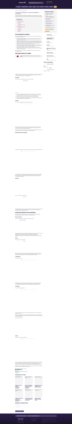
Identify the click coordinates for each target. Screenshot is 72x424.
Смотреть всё (47, 31)
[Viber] (18, 369)
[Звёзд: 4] (24, 371)
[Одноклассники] (16, 369)
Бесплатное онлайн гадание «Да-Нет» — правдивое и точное (50, 14)
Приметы (42, 6)
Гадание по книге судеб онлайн (50, 27)
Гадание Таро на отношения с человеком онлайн (50, 21)
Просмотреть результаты (50, 69)
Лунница (19, 22)
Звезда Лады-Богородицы (21, 24)
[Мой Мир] (17, 369)
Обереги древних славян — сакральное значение (18, 386)
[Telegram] (21, 369)
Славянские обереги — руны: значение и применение (29, 399)
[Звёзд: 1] (16, 371)
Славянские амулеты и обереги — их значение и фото (39, 386)
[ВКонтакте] (15, 369)
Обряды (34, 6)
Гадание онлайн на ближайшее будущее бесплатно (50, 25)
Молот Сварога (20, 27)
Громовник (19, 29)
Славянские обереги (18, 15)
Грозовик (19, 30)
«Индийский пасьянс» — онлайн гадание (49, 19)
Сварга (19, 31)
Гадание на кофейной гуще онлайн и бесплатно (49, 23)
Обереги (51, 6)
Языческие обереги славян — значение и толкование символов (28, 386)
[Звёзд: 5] (26, 371)
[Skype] (20, 369)
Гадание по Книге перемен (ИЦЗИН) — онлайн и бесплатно (50, 16)
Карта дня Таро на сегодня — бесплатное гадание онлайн (50, 29)
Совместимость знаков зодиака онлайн (50, 38)
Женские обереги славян (20, 21)
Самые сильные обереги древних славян (38, 399)
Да (44, 65)
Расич (19, 28)
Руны (38, 6)
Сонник (30, 6)
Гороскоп (18, 6)
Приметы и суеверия (50, 52)
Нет (44, 66)
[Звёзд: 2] (19, 371)
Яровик (19, 23)
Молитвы (46, 6)
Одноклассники (34, 420)
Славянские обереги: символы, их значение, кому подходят (19, 399)
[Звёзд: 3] (21, 371)
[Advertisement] (26, 65)
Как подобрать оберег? (20, 20)
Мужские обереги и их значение (21, 26)
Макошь (19, 25)
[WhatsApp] (19, 369)
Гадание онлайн (49, 1)
